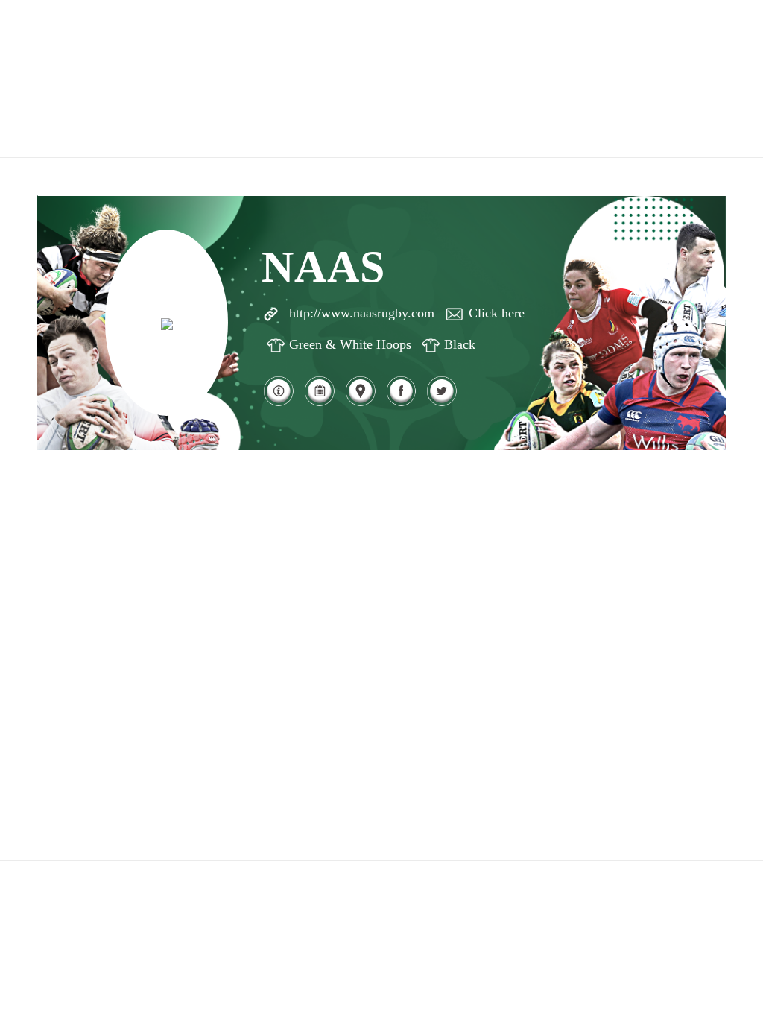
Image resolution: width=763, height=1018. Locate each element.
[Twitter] (441, 403)
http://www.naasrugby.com (361, 313)
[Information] (278, 403)
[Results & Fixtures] (319, 403)
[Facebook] (401, 403)
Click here (497, 313)
